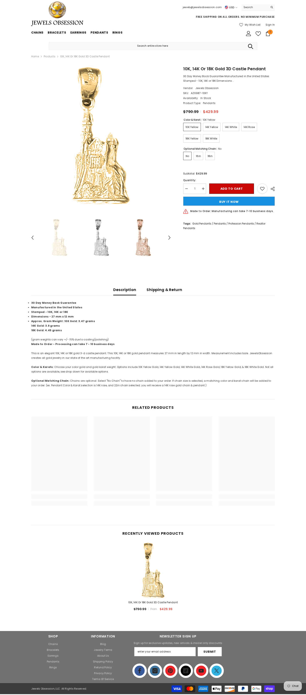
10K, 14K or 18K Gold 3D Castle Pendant (153, 602)
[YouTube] (201, 671)
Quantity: (189, 180)
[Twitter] (216, 671)
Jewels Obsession (207, 88)
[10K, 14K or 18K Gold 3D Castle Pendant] (153, 570)
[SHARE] (271, 189)
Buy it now (229, 202)
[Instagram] (155, 671)
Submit (209, 652)
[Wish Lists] (258, 33)
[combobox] (254, 7)
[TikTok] (186, 671)
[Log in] (248, 33)
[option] (101, 136)
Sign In (270, 24)
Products (49, 56)
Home (35, 56)
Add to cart (231, 189)
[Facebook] (139, 671)
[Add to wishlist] (262, 188)
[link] (59, 496)
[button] (32, 238)
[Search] (258, 7)
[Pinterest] (170, 671)
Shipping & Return (164, 289)
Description (124, 289)
